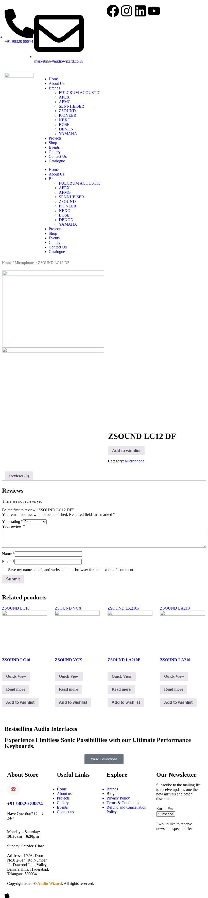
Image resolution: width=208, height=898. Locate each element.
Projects (55, 138)
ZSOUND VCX (68, 608)
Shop (53, 143)
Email (8, 561)
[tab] (19, 476)
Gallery (55, 152)
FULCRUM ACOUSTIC (79, 92)
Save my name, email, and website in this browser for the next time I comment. (71, 570)
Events (54, 147)
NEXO (65, 120)
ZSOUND (67, 111)
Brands (54, 88)
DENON (66, 129)
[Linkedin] (140, 11)
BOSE (64, 124)
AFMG (65, 102)
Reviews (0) (19, 476)
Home (54, 79)
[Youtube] (154, 11)
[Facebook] (113, 11)
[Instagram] (126, 11)
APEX (64, 97)
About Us (56, 83)
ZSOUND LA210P (123, 608)
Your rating (12, 521)
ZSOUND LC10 (15, 608)
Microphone (25, 263)
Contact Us (58, 156)
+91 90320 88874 (25, 803)
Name (8, 554)
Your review (13, 526)
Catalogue (57, 161)
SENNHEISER (71, 106)
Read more (15, 689)
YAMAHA (68, 133)
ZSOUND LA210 (175, 608)
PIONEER (67, 115)
